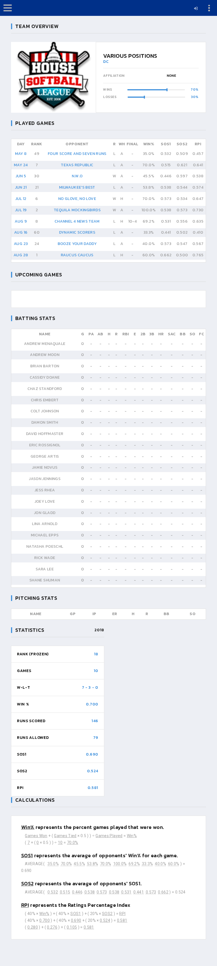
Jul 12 (21, 199)
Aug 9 (21, 221)
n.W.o (77, 176)
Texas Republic (77, 165)
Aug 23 (21, 244)
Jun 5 (21, 176)
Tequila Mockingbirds (77, 210)
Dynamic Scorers (77, 232)
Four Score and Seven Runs (77, 154)
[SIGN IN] (196, 8)
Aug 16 (20, 232)
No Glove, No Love (77, 199)
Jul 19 (21, 210)
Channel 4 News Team (77, 221)
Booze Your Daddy (77, 244)
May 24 (21, 165)
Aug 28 (21, 255)
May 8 (21, 154)
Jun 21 (21, 187)
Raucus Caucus (77, 255)
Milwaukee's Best (77, 187)
